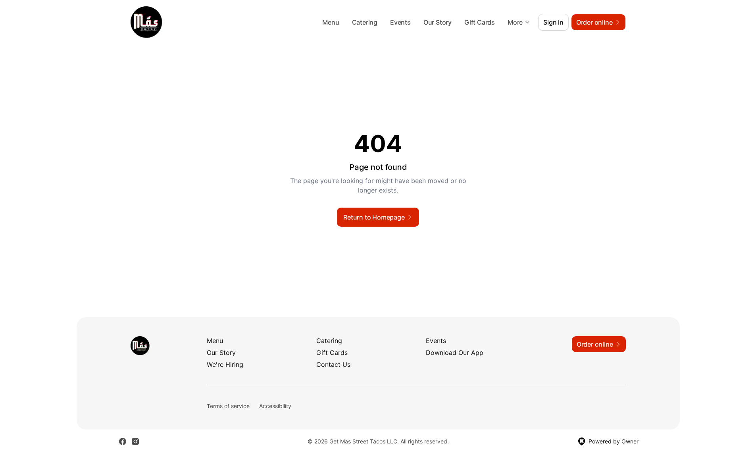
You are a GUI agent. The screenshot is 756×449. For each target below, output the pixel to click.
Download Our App (454, 353)
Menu (330, 22)
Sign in (553, 22)
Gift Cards (479, 22)
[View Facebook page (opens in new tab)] (122, 441)
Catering (364, 22)
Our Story (437, 22)
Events (400, 22)
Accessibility (275, 406)
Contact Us (333, 364)
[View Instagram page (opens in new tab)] (135, 441)
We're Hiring (225, 364)
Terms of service (228, 406)
